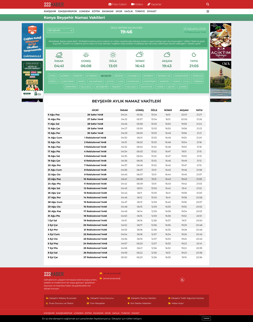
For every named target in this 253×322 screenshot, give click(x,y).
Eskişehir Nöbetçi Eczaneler (62, 298)
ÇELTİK (171, 87)
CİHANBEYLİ (133, 76)
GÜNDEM (84, 11)
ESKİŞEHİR (50, 11)
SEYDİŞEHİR (102, 87)
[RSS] (182, 280)
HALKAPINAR (95, 81)
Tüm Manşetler (97, 303)
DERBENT (148, 76)
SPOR (119, 11)
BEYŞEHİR (106, 76)
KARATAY (164, 81)
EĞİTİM (96, 11)
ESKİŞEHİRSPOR (67, 11)
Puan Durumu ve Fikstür (61, 303)
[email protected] (112, 273)
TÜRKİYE (140, 11)
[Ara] (207, 4)
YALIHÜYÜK (146, 87)
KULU (187, 81)
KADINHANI (133, 81)
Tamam (206, 318)
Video (139, 4)
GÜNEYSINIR (67, 81)
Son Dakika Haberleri (140, 303)
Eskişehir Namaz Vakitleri (143, 298)
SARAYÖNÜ (71, 87)
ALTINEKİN (91, 76)
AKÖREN (64, 76)
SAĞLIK (128, 11)
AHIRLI (52, 76)
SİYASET (151, 11)
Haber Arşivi (178, 303)
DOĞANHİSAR (182, 76)
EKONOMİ (107, 11)
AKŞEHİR (77, 76)
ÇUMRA (183, 87)
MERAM (198, 81)
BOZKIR (119, 76)
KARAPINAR (149, 81)
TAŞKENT (116, 87)
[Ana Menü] (208, 11)
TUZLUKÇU (131, 87)
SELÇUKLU (86, 87)
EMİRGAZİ (198, 76)
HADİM (81, 81)
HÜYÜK (110, 81)
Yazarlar (156, 4)
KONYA (176, 81)
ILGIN (120, 81)
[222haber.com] (54, 4)
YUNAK (160, 87)
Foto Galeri (119, 4)
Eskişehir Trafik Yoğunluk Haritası (187, 298)
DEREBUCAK (164, 76)
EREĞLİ (53, 81)
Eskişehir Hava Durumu (102, 298)
